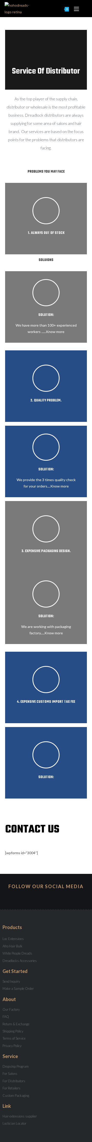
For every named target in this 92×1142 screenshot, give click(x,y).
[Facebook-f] (46, 896)
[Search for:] (83, 8)
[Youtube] (36, 896)
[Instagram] (27, 896)
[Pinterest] (55, 896)
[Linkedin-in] (64, 896)
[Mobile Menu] (75, 8)
